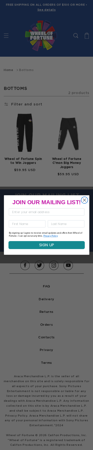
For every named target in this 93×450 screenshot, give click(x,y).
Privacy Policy (50, 236)
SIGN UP (46, 245)
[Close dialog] (84, 200)
